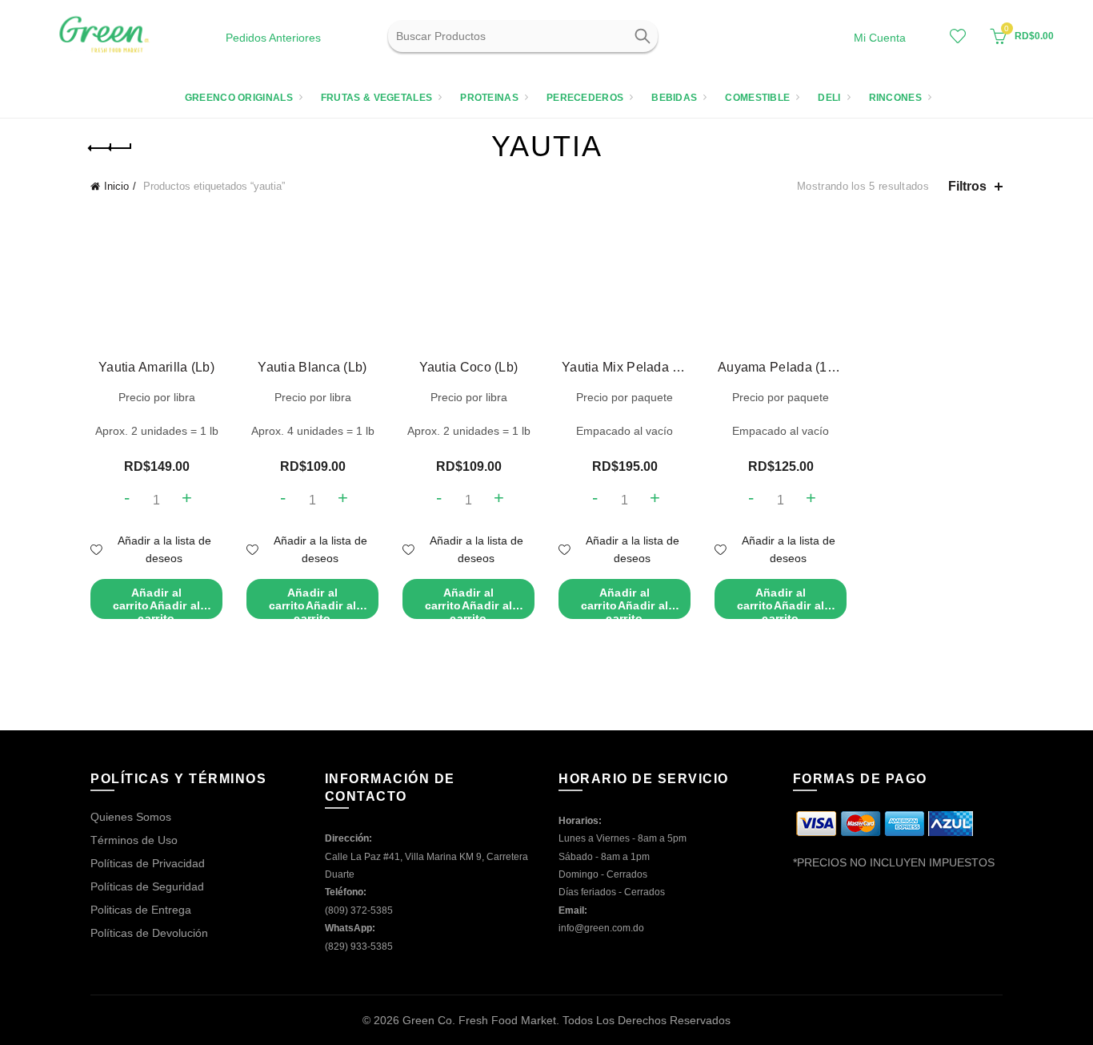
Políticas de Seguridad (147, 886)
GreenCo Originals (239, 97)
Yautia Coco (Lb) (468, 367)
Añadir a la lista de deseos (164, 549)
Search (642, 36)
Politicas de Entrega (140, 909)
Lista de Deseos (958, 36)
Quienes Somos (130, 816)
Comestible (757, 97)
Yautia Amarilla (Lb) (156, 367)
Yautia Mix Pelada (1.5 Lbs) (624, 367)
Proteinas (489, 97)
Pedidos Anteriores (273, 37)
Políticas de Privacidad (147, 863)
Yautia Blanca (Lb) (312, 367)
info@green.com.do (601, 928)
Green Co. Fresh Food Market (479, 1020)
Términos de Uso (134, 840)
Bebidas (674, 97)
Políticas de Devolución (149, 932)
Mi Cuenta (880, 37)
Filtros (967, 186)
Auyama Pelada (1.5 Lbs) (780, 367)
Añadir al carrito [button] (157, 602)
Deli (829, 97)
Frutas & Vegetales (376, 97)
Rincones (895, 97)
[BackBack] (110, 148)
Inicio (116, 186)
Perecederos (584, 97)
